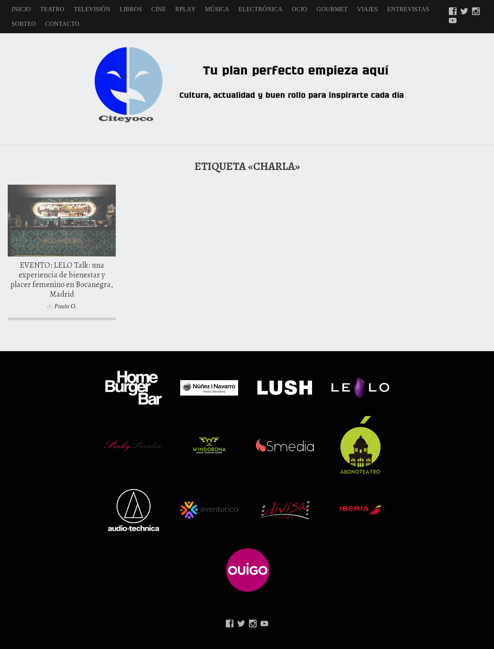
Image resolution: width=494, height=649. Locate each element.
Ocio (299, 9)
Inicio (21, 9)
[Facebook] (453, 12)
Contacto (62, 23)
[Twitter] (464, 12)
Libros (131, 9)
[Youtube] (453, 21)
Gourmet (332, 9)
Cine (158, 9)
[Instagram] (476, 12)
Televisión (92, 9)
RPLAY (185, 9)
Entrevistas (408, 9)
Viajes (367, 9)
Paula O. (65, 306)
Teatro (52, 9)
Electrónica (261, 9)
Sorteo (24, 23)
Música (217, 9)
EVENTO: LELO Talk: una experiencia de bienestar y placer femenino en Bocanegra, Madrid (61, 279)
